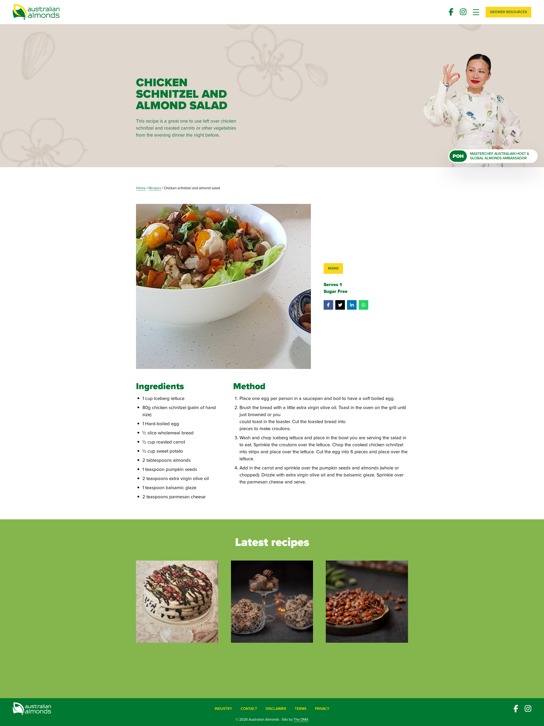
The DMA (300, 719)
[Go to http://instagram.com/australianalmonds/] (463, 12)
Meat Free (270, 660)
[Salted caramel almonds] (367, 601)
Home (141, 188)
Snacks (396, 660)
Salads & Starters (357, 660)
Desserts (186, 660)
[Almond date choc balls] (272, 601)
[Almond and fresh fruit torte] (177, 601)
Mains (333, 268)
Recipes (155, 188)
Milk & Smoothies (310, 660)
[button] (508, 12)
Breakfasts (152, 660)
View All (272, 675)
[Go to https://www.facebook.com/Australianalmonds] (451, 12)
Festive (215, 660)
